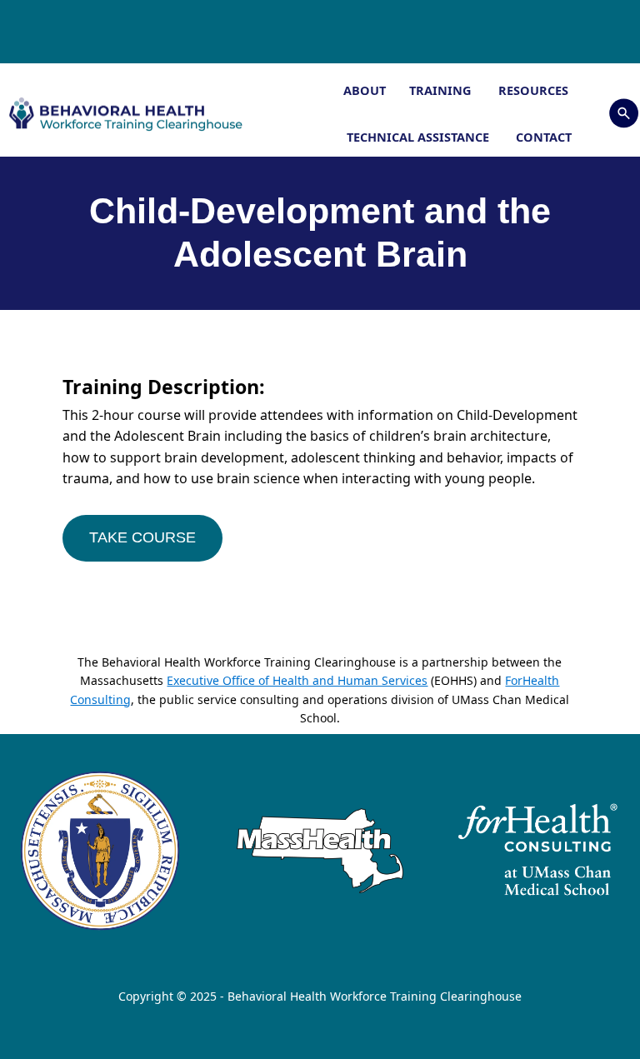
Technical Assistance (419, 136)
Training (442, 90)
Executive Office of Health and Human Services (297, 680)
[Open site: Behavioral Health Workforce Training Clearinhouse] (124, 113)
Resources (535, 90)
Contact (544, 136)
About (364, 90)
